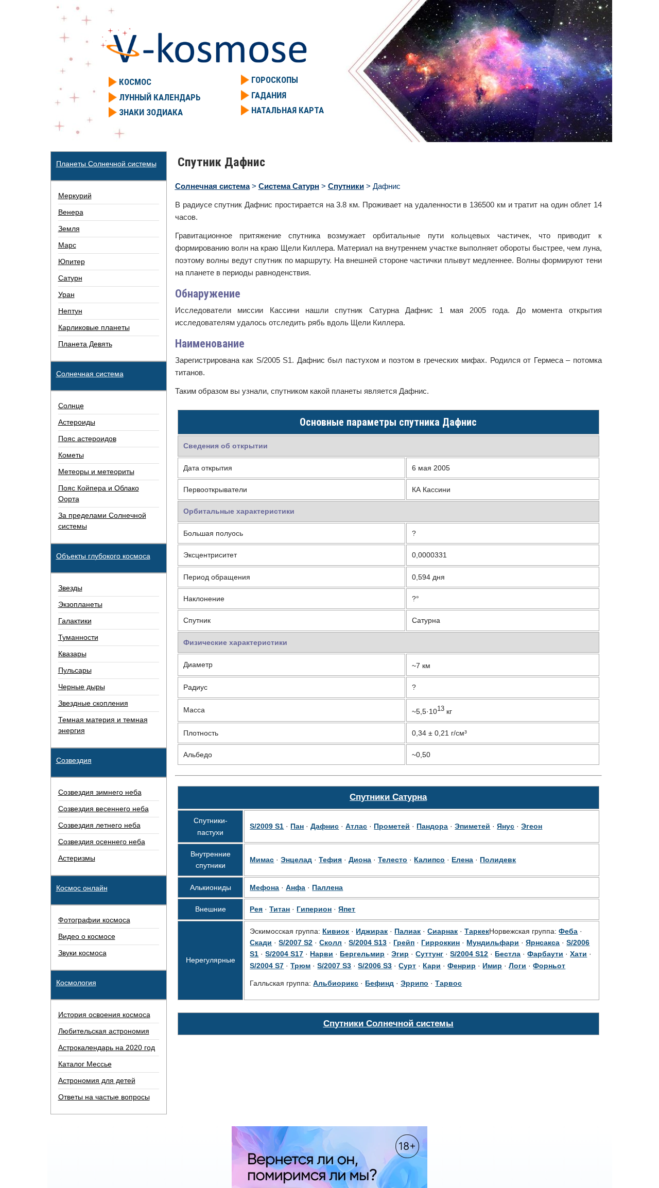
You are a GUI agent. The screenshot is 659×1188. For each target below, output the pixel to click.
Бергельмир (362, 954)
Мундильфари (492, 942)
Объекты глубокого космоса (103, 556)
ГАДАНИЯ (268, 95)
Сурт (407, 966)
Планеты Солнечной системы (106, 164)
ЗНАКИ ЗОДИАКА (151, 112)
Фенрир (461, 966)
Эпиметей (472, 826)
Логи (517, 966)
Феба (568, 931)
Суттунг (429, 954)
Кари (432, 966)
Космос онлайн (82, 888)
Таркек (476, 931)
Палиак (407, 931)
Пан (297, 826)
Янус (505, 826)
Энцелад (296, 859)
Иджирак (372, 931)
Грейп (403, 942)
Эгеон (531, 826)
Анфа (295, 887)
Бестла (508, 954)
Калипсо (429, 859)
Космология (76, 983)
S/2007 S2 (296, 942)
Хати (578, 954)
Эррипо (414, 983)
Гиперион (314, 909)
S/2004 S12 (469, 954)
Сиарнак (442, 931)
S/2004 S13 (368, 942)
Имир (492, 966)
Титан (279, 909)
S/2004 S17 (284, 954)
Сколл (330, 942)
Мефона (264, 887)
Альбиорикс (335, 983)
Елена (462, 859)
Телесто (392, 859)
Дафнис (324, 826)
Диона (360, 859)
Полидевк (498, 859)
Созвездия (74, 760)
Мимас (262, 859)
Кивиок (335, 931)
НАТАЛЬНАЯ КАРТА (287, 110)
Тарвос (448, 983)
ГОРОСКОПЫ (274, 80)
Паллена (327, 887)
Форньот (549, 966)
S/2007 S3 (334, 966)
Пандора (432, 826)
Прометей (392, 826)
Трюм (300, 966)
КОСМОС (135, 82)
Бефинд (379, 983)
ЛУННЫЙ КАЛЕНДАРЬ (160, 97)
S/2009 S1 (267, 826)
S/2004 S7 (267, 966)
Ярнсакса (543, 942)
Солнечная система (90, 374)
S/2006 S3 (375, 966)
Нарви (321, 954)
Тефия (330, 859)
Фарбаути (545, 954)
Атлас (356, 826)
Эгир (400, 954)
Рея (256, 909)
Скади (261, 942)
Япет (346, 909)
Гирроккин (440, 942)
